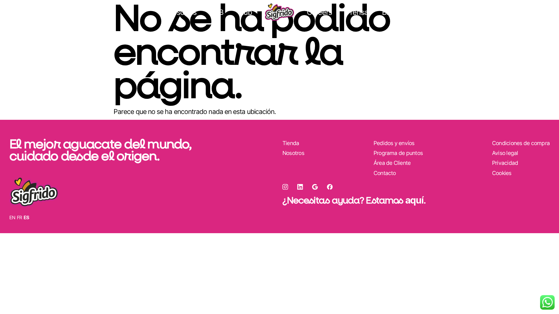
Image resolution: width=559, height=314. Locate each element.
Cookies (502, 173)
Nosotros (182, 12)
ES (26, 217)
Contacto (385, 173)
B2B (216, 12)
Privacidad (505, 163)
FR (19, 217)
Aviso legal (505, 153)
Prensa (357, 12)
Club (244, 12)
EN (12, 217)
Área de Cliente (38, 12)
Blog (389, 12)
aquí (414, 200)
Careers (319, 12)
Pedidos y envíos (394, 143)
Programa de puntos (398, 153)
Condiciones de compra (521, 143)
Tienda (535, 12)
